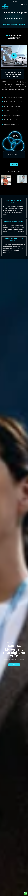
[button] (24, 4)
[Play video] (14, 55)
